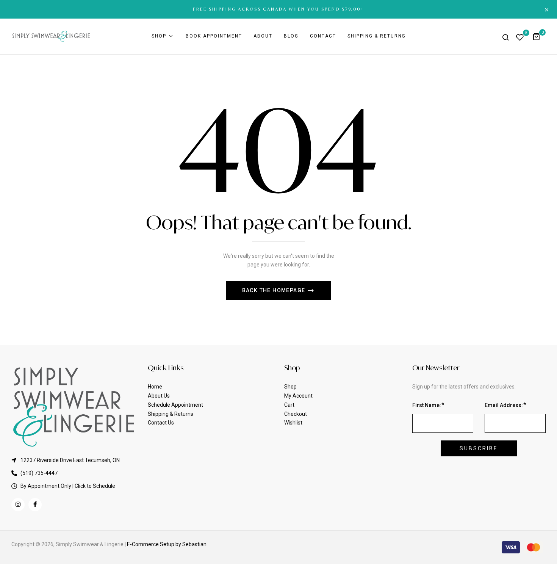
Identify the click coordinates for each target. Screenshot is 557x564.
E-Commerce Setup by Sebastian (167, 544)
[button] (539, 36)
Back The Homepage (274, 290)
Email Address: (504, 405)
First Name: (426, 405)
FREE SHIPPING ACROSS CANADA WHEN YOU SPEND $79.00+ (279, 9)
